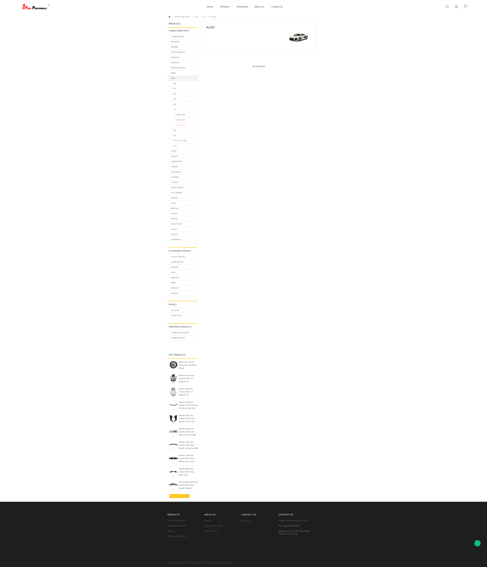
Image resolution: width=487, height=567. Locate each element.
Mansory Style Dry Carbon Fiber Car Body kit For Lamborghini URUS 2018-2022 (187, 378)
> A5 (174, 109)
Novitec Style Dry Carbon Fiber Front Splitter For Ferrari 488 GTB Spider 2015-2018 (188, 418)
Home (169, 16)
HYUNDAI (175, 177)
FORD (173, 203)
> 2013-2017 (180, 120)
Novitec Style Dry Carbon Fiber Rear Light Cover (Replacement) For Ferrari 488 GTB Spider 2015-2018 (186, 472)
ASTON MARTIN (178, 52)
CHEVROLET (176, 239)
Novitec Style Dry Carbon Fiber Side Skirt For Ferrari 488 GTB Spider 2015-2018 (188, 432)
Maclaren (175, 277)
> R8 (174, 83)
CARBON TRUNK (178, 338)
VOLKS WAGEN (177, 187)
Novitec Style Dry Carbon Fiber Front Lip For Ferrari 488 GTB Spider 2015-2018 (188, 405)
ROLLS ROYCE (177, 224)
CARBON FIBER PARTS (182, 17)
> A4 (174, 130)
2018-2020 (212, 17)
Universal (175, 310)
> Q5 (174, 104)
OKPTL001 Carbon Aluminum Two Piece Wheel (188, 365)
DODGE (174, 234)
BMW (173, 73)
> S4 (174, 94)
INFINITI (174, 198)
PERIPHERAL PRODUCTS (180, 326)
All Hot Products (179, 496)
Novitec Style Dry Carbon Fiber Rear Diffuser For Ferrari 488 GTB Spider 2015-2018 (188, 458)
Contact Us (246, 520)
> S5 (174, 88)
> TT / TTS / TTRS (179, 140)
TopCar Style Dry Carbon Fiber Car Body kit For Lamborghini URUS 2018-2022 (187, 392)
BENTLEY (175, 208)
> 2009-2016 (180, 114)
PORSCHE (175, 62)
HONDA (174, 213)
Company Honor (211, 531)
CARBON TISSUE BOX (180, 332)
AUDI (197, 17)
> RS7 (174, 146)
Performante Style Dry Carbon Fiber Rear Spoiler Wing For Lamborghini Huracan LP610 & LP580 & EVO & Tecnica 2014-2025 (188, 485)
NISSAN (174, 156)
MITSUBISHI (176, 172)
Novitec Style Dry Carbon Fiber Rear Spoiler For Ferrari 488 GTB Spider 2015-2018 (188, 445)
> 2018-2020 (180, 125)
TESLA (173, 151)
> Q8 (174, 99)
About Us (208, 520)
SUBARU (174, 166)
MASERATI (175, 57)
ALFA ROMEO (176, 192)
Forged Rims (176, 315)
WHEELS (173, 304)
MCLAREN (175, 41)
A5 (204, 17)
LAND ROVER (176, 161)
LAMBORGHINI (177, 36)
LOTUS (174, 229)
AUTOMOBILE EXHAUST (180, 250)
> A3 (174, 135)
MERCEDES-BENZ (178, 68)
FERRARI (174, 47)
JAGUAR (174, 218)
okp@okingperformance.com (297, 520)
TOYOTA (174, 182)
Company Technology (213, 526)
